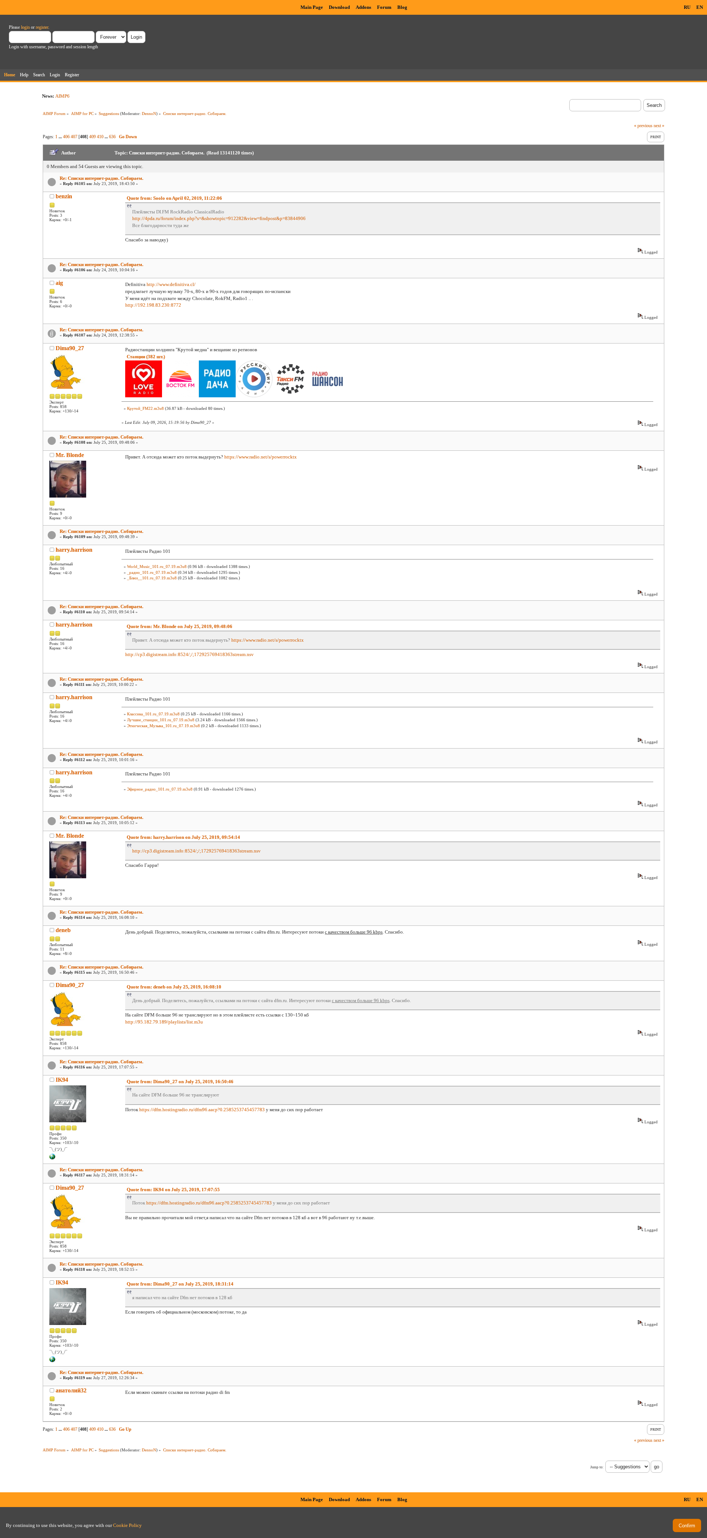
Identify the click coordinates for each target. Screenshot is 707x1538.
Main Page (311, 7)
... (61, 136)
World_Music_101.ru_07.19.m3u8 (157, 566)
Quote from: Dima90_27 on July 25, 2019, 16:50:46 (180, 1081)
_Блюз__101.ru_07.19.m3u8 (152, 578)
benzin (64, 196)
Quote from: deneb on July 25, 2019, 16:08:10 (174, 987)
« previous (643, 125)
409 (92, 136)
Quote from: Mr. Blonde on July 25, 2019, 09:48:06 (179, 626)
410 (100, 136)
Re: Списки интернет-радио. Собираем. (101, 178)
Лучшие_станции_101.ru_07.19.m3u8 (160, 720)
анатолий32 (71, 1390)
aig (59, 283)
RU (687, 7)
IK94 (62, 1080)
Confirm (687, 1525)
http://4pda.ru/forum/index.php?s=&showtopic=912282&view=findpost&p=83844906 (219, 218)
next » (659, 125)
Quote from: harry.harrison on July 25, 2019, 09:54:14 (183, 837)
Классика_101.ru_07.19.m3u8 (153, 714)
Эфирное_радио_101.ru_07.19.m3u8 (160, 789)
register (42, 27)
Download (339, 7)
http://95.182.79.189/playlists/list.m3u (164, 1022)
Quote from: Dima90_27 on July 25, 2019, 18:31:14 (180, 1284)
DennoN (149, 113)
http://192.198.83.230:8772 (153, 305)
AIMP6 (62, 96)
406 (66, 136)
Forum (384, 7)
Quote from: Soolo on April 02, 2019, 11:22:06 (174, 198)
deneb (63, 930)
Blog (402, 7)
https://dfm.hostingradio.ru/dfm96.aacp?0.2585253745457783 (202, 1109)
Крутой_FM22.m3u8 (145, 408)
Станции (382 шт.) (146, 356)
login (25, 27)
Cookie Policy (127, 1525)
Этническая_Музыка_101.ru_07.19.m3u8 (163, 725)
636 (112, 136)
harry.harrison (74, 550)
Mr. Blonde (70, 455)
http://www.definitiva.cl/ (171, 284)
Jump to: (597, 1467)
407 (74, 136)
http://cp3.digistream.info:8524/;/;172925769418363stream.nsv (189, 654)
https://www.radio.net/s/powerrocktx (260, 457)
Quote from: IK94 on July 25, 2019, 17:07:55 (173, 1189)
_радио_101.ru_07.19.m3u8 (152, 572)
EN (699, 7)
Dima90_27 (70, 348)
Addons (363, 7)
